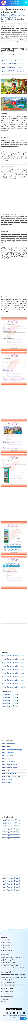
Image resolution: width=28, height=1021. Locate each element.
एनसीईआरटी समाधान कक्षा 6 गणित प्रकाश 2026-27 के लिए (12, 957)
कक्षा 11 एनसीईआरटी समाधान (7, 992)
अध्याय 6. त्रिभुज (6, 759)
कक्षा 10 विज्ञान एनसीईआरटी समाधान (8, 983)
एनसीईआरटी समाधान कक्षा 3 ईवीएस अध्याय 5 (13, 670)
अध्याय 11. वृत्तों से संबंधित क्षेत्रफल (10, 773)
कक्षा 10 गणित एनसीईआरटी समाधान (8, 980)
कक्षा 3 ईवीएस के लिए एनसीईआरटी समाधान (12, 68)
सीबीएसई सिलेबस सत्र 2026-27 (7, 1002)
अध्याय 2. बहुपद (5, 747)
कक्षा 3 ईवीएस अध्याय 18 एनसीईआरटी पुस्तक (13, 64)
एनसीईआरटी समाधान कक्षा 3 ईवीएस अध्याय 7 (13, 677)
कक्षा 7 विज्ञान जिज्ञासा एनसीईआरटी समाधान (9, 965)
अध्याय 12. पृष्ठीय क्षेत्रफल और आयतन (11, 776)
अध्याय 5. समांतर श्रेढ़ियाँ (7, 756)
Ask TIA (23, 1018)
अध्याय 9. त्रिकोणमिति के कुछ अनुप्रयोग (11, 768)
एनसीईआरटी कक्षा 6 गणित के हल (10, 694)
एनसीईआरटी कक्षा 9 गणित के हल (10, 703)
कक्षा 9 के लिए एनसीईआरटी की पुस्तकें (11, 829)
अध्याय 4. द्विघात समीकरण (8, 753)
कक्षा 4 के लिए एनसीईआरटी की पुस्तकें (11, 881)
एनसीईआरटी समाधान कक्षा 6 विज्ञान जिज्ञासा (9, 960)
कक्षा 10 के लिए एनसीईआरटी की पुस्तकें (11, 826)
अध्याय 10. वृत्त (5, 771)
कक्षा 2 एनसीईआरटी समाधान (6, 943)
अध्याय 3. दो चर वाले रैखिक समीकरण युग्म (12, 750)
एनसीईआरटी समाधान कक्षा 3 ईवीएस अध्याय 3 (13, 663)
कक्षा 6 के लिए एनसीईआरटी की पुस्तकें (11, 838)
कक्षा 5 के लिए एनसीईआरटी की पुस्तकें (11, 878)
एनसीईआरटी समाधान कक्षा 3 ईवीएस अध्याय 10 (13, 687)
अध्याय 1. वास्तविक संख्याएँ (8, 744)
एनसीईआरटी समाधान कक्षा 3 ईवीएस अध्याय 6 (13, 673)
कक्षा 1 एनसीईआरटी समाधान (6, 940)
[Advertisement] (14, 197)
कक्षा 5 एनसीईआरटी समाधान (6, 951)
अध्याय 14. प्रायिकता (7, 782)
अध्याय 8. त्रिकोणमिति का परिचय (9, 765)
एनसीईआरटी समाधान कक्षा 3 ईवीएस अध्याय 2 (13, 659)
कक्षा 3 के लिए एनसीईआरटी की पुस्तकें (11, 884)
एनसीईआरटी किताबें (4, 999)
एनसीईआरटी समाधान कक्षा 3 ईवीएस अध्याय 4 (13, 666)
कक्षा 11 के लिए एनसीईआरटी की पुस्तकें (11, 823)
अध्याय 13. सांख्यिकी (7, 779)
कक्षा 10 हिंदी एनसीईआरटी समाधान (7, 985)
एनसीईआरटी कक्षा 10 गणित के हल (10, 706)
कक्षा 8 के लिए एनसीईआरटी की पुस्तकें (11, 832)
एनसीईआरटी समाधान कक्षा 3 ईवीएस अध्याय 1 (13, 656)
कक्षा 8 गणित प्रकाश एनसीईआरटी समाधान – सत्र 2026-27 (12, 968)
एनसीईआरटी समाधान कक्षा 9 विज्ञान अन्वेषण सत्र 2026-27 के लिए (13, 977)
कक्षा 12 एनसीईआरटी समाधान (7, 994)
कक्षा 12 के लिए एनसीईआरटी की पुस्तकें (11, 820)
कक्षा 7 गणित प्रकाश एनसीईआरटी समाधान (9, 963)
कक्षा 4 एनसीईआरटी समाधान (6, 948)
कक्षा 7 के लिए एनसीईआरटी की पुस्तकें (11, 835)
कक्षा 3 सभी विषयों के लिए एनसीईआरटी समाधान (13, 71)
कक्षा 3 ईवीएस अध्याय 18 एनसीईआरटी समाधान (13, 60)
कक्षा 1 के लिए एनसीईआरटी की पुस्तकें (11, 890)
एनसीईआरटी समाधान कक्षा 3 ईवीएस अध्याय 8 (13, 680)
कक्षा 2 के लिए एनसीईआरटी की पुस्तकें (11, 887)
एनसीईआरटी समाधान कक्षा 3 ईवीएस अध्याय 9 (13, 684)
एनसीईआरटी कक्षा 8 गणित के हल (10, 700)
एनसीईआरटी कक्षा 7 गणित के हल (10, 697)
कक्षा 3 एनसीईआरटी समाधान (6, 945)
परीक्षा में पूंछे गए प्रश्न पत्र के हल (7, 997)
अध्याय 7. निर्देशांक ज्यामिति (8, 762)
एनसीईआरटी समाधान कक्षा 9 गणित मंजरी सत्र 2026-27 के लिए (13, 975)
